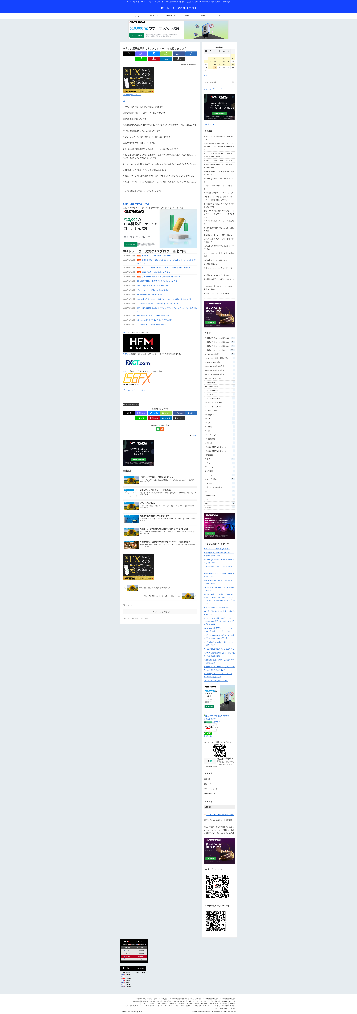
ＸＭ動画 (196, 1003)
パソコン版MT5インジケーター (154, 1006)
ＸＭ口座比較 (168, 1001)
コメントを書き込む (160, 612)
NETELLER (168, 1006)
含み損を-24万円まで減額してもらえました (219, 280)
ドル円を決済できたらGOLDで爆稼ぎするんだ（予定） (219, 205)
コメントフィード (211, 789)
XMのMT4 (181, 1003)
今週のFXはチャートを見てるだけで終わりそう (219, 269)
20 (224, 64)
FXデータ (206, 1006)
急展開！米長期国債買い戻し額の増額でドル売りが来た (219, 166)
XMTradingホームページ (132, 95)
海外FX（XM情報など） (161, 999)
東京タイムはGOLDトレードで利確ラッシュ (219, 137)
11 (215, 61)
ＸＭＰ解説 (203, 1001)
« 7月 (206, 76)
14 (228, 61)
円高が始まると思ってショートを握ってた (219, 222)
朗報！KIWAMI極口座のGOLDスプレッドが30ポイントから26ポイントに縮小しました (219, 214)
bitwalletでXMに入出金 (228, 1001)
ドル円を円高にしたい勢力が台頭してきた (219, 294)
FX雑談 (176, 1006)
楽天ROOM (208, 736)
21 (228, 64)
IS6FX (125, 371)
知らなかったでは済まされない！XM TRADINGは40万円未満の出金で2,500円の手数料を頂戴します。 (219, 621)
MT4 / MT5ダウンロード (213, 89)
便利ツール (189, 1006)
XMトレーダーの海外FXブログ (220, 814)
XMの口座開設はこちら (137, 203)
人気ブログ (216, 722)
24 (210, 67)
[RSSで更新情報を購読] (162, 429)
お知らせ (232, 1008)
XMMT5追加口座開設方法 (227, 999)
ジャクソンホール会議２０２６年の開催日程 (219, 254)
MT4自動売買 (224, 1003)
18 (215, 64)
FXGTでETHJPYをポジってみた (216, 681)
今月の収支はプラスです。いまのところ (219, 649)
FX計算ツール (209, 124)
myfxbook (232, 1003)
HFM (125, 332)
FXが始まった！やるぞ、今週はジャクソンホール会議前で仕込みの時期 (219, 198)
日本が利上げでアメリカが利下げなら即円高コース (219, 240)
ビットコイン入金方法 (147, 1003)
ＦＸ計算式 (198, 1006)
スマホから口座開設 (195, 999)
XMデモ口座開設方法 (156, 1001)
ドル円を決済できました (213, 264)
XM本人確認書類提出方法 (140, 1001)
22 (233, 64)
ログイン (207, 779)
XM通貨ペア (172, 1003)
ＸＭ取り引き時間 (161, 1003)
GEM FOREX (224, 1008)
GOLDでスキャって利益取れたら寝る (218, 160)
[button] (233, 82)
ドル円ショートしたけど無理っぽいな (218, 235)
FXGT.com (127, 354)
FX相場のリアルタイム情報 (132, 404)
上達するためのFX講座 (228, 1006)
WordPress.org (209, 794)
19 (219, 64)
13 (224, 61)
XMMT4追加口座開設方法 (210, 999)
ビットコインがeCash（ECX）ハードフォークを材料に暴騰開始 (219, 155)
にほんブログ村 (210, 719)
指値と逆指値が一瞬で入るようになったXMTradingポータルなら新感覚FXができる (219, 146)
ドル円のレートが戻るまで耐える (216, 275)
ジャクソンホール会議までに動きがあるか (219, 187)
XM (124, 101)
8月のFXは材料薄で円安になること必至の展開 (219, 229)
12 (219, 61)
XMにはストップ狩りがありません (217, 549)
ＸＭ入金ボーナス (193, 1001)
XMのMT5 (189, 1003)
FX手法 (182, 1006)
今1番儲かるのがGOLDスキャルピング (218, 193)
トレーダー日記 (215, 1006)
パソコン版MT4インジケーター (134, 1006)
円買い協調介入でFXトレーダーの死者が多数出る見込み (219, 287)
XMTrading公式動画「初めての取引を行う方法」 (219, 247)
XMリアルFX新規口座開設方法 (179, 999)
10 (210, 61)
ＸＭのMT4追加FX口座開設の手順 (216, 607)
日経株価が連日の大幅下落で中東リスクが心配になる (219, 173)
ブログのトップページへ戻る (134, 390)
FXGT (216, 1008)
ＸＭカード (204, 1003)
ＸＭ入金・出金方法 (214, 1001)
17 (210, 64)
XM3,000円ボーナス (180, 1001)
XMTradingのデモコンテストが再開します (219, 180)
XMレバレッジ (213, 1003)
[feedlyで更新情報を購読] (158, 429)
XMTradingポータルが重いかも (215, 260)
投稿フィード (209, 784)
